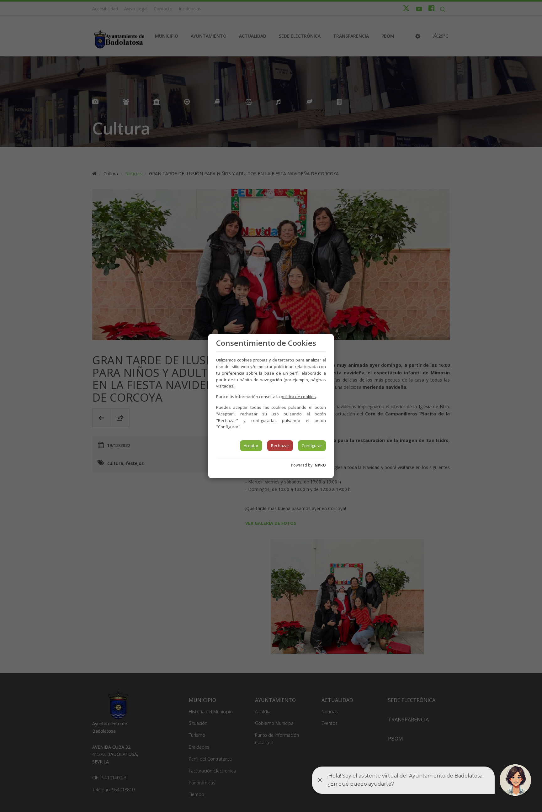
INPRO (319, 465)
